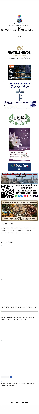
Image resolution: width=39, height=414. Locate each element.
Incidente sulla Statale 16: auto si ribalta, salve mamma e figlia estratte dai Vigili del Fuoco (16, 230)
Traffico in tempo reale (5, 407)
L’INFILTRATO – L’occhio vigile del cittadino (25, 30)
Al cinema (32, 407)
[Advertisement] (19, 7)
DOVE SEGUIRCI (3, 409)
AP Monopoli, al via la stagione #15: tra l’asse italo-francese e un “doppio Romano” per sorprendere (18, 227)
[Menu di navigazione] (19, 28)
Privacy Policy (29, 408)
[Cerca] (20, 27)
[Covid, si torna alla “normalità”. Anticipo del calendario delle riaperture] (19, 375)
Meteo (11, 407)
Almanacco (19, 408)
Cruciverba (8, 408)
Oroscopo (13, 408)
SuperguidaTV (16, 407)
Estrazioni (23, 408)
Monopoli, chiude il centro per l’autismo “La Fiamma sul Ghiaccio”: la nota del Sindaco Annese (17, 233)
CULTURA (22, 29)
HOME (2, 29)
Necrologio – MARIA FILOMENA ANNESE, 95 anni (9, 232)
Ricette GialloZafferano (24, 407)
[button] (8, 29)
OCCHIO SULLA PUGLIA (5, 31)
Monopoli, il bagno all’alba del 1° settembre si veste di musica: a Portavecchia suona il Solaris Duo (17, 228)
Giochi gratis (3, 408)
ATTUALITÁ (17, 29)
